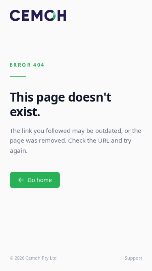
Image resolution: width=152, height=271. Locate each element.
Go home (40, 180)
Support (133, 258)
